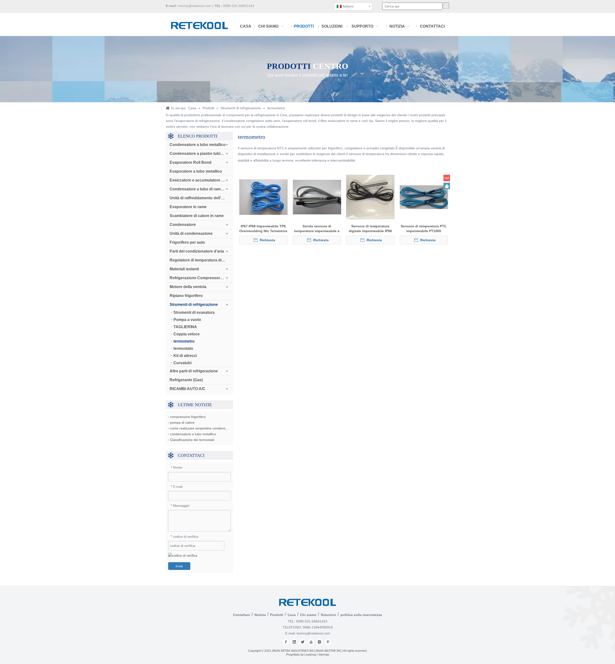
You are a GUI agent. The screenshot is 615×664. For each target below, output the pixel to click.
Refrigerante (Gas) (186, 380)
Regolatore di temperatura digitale (200, 260)
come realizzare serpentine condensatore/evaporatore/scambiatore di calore (199, 428)
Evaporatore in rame (188, 207)
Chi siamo (308, 615)
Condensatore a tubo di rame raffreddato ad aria (201, 189)
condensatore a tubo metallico (193, 434)
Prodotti (276, 615)
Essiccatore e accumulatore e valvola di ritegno (201, 180)
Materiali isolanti (184, 269)
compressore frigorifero (188, 417)
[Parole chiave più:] (446, 6)
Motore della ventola (188, 287)
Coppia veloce (186, 334)
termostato (183, 348)
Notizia (260, 615)
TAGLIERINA (185, 327)
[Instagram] (319, 642)
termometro (184, 341)
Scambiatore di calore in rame (197, 216)
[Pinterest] (328, 642)
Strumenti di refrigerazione (194, 304)
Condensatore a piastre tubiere (198, 153)
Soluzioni (328, 615)
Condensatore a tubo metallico (198, 145)
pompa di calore (182, 422)
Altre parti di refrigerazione (194, 371)
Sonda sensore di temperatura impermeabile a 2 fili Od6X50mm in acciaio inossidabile (316, 228)
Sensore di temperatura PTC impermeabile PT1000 (424, 228)
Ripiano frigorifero (186, 296)
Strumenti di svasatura (194, 312)
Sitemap (323, 654)
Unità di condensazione (191, 233)
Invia (179, 566)
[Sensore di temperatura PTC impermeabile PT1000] (424, 197)
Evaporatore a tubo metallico (196, 171)
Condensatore (183, 225)
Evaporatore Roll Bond (190, 162)
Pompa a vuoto (187, 320)
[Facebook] (286, 642)
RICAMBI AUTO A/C (187, 389)
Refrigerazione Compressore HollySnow (201, 278)
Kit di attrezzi (185, 356)
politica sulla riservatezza (361, 615)
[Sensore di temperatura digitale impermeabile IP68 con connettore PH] (370, 197)
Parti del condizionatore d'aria (197, 251)
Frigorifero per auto (187, 242)
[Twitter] (303, 642)
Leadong (310, 654)
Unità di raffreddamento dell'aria (199, 198)
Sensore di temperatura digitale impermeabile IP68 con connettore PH (370, 228)
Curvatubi (182, 363)
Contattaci (241, 615)
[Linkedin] (294, 642)
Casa (292, 615)
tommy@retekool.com (194, 6)
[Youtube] (311, 642)
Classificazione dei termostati (192, 440)
